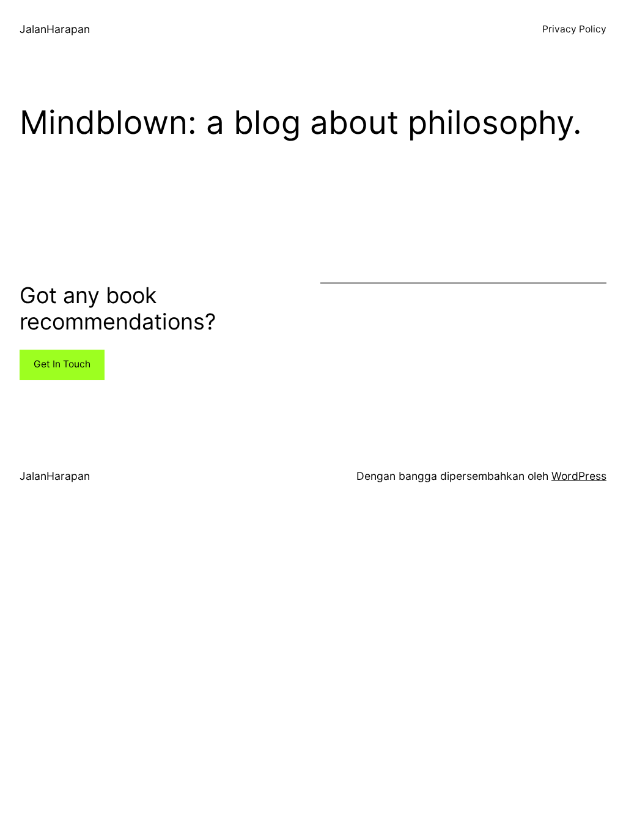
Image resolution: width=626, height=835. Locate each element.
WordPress (578, 475)
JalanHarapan (55, 29)
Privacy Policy (574, 29)
